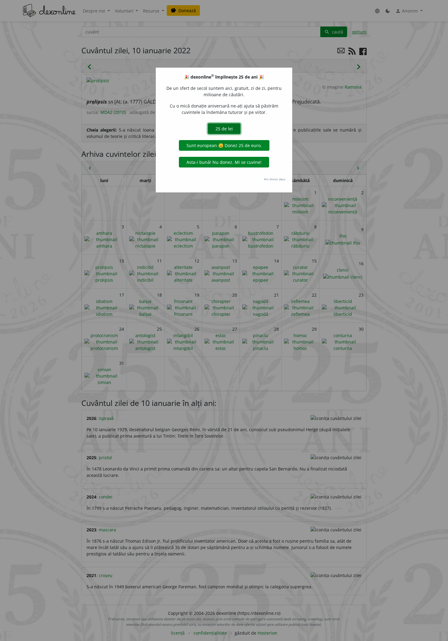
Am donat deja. (275, 179)
